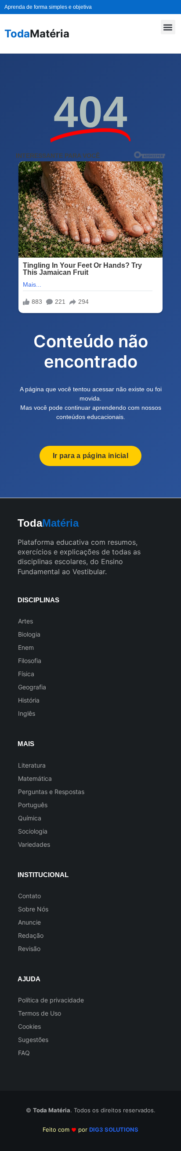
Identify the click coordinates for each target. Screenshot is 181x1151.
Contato (29, 896)
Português (32, 805)
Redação (30, 935)
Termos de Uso (39, 1013)
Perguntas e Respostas (51, 791)
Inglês (26, 713)
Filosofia (29, 660)
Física (26, 673)
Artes (25, 621)
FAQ (24, 1052)
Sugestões (33, 1039)
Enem (26, 647)
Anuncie (29, 922)
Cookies (29, 1026)
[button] (168, 27)
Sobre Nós (33, 909)
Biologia (29, 634)
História (29, 700)
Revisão (29, 948)
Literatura (32, 765)
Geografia (32, 687)
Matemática (35, 778)
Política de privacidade (51, 1000)
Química (29, 818)
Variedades (34, 844)
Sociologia (32, 831)
